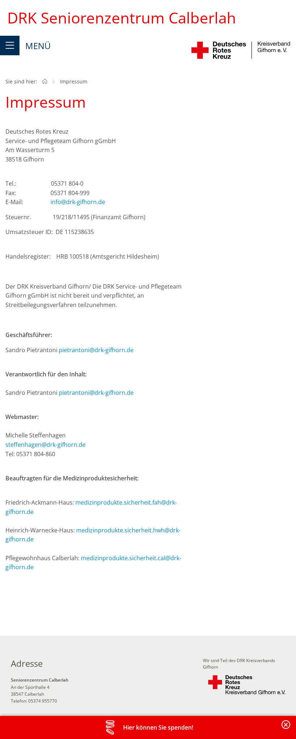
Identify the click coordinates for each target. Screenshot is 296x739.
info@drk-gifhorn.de (78, 202)
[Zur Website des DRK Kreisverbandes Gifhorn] (247, 684)
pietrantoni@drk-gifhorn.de (96, 350)
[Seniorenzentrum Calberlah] (44, 81)
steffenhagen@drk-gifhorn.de (45, 445)
